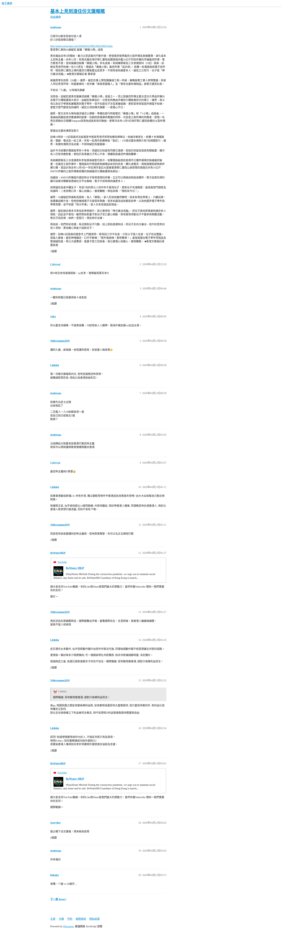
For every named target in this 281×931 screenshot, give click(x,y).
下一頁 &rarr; (58, 899)
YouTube (62, 562)
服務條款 (81, 919)
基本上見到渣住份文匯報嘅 (77, 11)
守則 (69, 919)
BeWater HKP (75, 568)
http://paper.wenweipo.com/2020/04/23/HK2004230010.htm (81, 46)
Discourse (68, 926)
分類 (61, 919)
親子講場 (7, 3)
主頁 (52, 919)
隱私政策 (94, 919)
